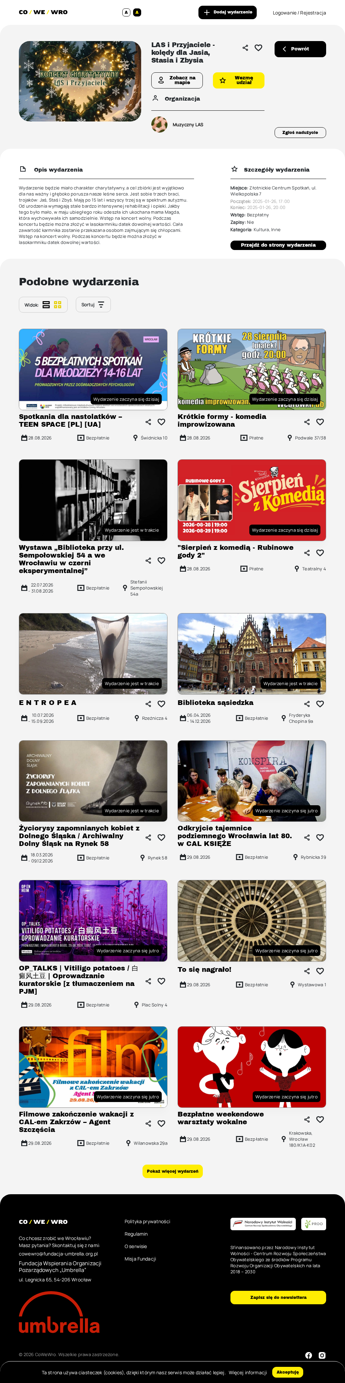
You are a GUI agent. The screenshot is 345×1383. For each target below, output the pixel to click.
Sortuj (88, 305)
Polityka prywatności (147, 1221)
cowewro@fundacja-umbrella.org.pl (58, 1253)
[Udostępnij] (245, 48)
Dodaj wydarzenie (233, 12)
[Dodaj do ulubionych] (258, 48)
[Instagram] (322, 1355)
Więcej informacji (248, 1372)
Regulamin (136, 1234)
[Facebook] (309, 1355)
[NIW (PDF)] (263, 1224)
